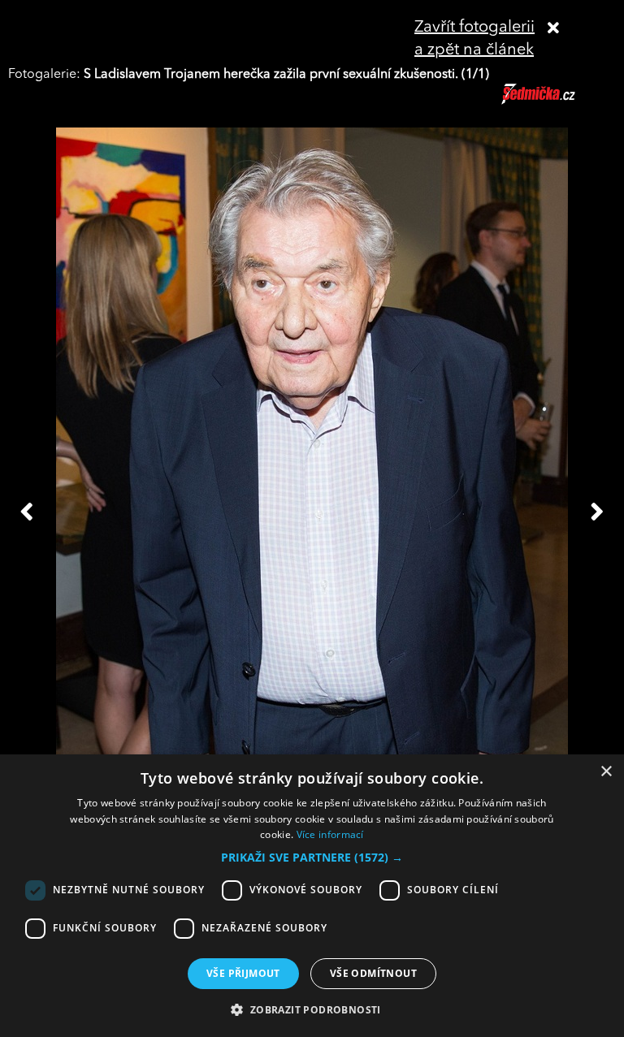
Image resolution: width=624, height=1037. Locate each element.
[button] (312, 857)
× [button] (606, 772)
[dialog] (312, 895)
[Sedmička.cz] (558, 101)
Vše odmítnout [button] (373, 973)
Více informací (330, 834)
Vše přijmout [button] (243, 973)
